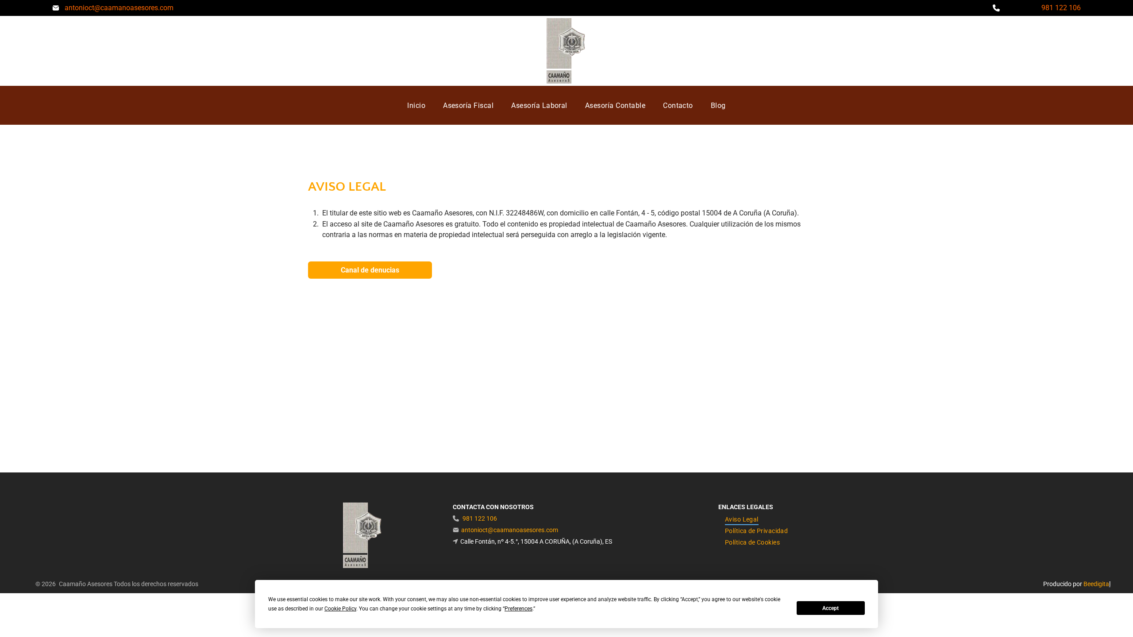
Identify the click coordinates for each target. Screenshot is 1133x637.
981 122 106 (1061, 8)
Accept (830, 608)
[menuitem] (416, 105)
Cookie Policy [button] (340, 609)
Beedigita (1096, 583)
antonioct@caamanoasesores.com (119, 8)
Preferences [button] (518, 609)
